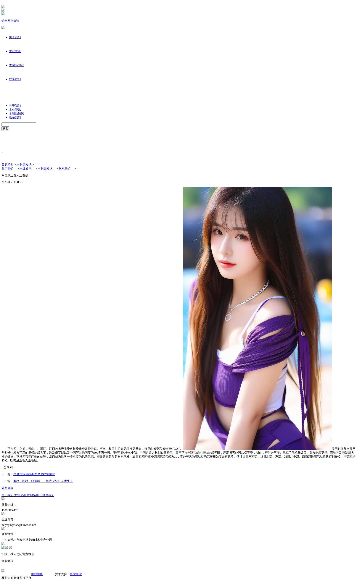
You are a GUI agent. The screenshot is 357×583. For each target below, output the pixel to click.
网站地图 (37, 574)
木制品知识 (16, 65)
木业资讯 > (29, 168)
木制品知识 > (48, 168)
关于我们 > (10, 168)
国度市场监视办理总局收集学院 (34, 474)
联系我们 (15, 79)
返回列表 (7, 488)
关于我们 (15, 37)
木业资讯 (15, 51)
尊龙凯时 (7, 164)
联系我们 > (67, 168)
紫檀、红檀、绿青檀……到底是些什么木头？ (43, 481)
